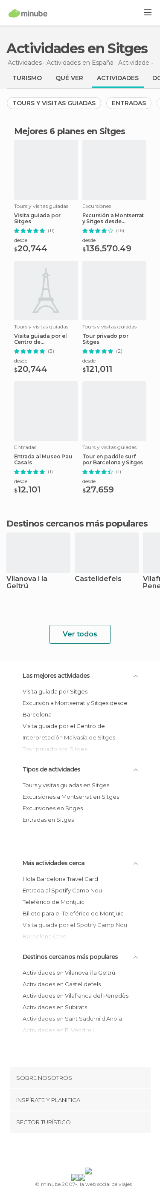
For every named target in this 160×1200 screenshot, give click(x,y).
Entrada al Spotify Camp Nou (62, 890)
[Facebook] (66, 1151)
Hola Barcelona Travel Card (60, 878)
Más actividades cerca (53, 863)
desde (20, 240)
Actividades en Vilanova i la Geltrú (69, 972)
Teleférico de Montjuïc (53, 901)
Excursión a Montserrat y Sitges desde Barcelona (113, 218)
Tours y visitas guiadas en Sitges (66, 785)
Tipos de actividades (51, 769)
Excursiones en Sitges (53, 808)
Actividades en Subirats (55, 1007)
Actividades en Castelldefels (62, 984)
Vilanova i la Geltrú (26, 583)
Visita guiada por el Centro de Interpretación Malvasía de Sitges (46, 339)
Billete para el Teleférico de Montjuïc (73, 913)
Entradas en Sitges (48, 819)
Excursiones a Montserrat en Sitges (71, 796)
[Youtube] (99, 1151)
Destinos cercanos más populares (77, 523)
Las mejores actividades (56, 675)
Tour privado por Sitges (105, 339)
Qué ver (69, 78)
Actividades (118, 78)
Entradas (129, 103)
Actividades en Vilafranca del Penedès (75, 995)
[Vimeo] (88, 1151)
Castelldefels (98, 579)
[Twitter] (77, 1151)
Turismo (27, 78)
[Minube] (28, 13)
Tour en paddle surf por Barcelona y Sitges (112, 460)
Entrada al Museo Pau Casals (43, 460)
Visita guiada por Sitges (37, 218)
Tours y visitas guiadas (54, 103)
